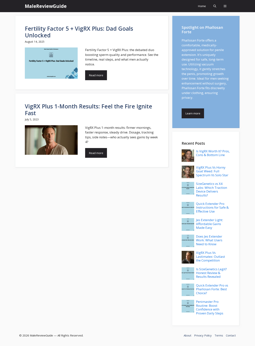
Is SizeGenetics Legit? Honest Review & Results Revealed (211, 273)
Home (202, 6)
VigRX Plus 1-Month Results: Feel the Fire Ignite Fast (88, 109)
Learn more (192, 113)
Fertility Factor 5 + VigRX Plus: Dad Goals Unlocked (79, 32)
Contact (231, 335)
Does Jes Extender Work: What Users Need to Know (209, 240)
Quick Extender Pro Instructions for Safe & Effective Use (212, 207)
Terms (218, 335)
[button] (215, 6)
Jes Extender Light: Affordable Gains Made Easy (209, 224)
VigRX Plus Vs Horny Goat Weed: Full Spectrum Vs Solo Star (212, 171)
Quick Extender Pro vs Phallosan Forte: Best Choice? (212, 289)
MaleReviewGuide (46, 6)
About (187, 335)
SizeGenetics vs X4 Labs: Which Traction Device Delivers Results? (211, 189)
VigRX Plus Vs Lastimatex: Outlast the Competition (210, 256)
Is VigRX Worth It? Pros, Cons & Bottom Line (213, 153)
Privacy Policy (203, 335)
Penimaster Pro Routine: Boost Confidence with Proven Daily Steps (209, 307)
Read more (96, 75)
